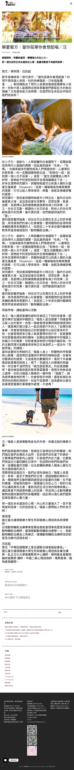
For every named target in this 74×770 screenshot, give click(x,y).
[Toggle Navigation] (71, 3)
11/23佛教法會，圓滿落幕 (12, 639)
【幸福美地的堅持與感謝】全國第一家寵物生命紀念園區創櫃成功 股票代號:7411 (29, 630)
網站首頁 (54, 701)
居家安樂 (7, 670)
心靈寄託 (13, 572)
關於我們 (60, 701)
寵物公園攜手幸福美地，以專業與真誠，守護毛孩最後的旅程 (23, 627)
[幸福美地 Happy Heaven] (10, 3)
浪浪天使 (7, 673)
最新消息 (7, 664)
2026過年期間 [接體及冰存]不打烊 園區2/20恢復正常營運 (22, 633)
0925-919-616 (37, 703)
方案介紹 (63, 703)
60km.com (52, 766)
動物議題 (7, 682)
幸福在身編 (16, 52)
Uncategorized (9, 676)
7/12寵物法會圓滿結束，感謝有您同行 (16, 636)
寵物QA (53, 708)
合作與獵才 (65, 708)
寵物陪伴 (7, 572)
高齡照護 (7, 655)
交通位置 (59, 708)
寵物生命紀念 (9, 685)
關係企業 (57, 703)
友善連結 (7, 667)
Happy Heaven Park (62, 706)
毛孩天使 (20, 572)
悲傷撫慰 (7, 661)
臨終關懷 (7, 658)
